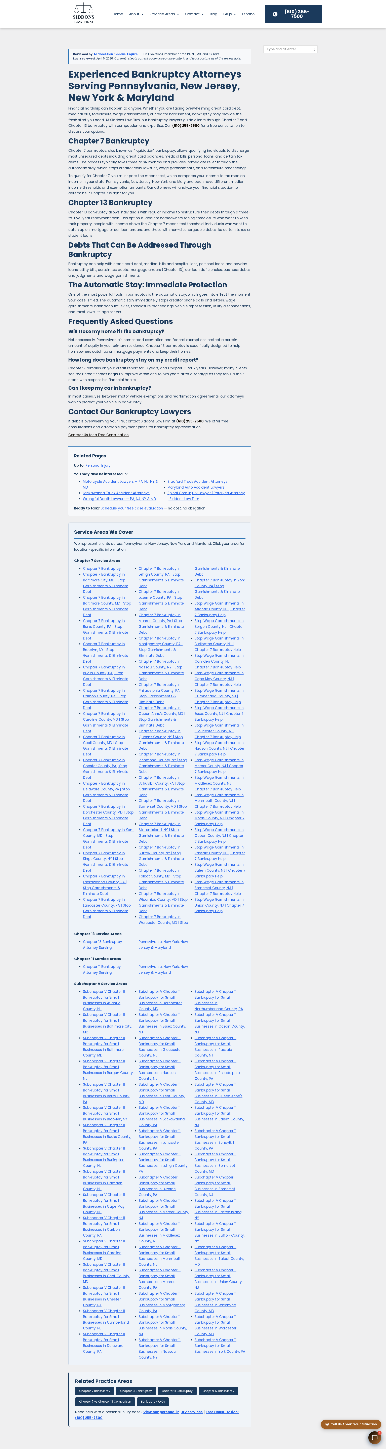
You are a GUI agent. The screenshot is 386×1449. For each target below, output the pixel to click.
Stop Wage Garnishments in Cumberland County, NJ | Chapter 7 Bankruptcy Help (219, 696)
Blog (213, 14)
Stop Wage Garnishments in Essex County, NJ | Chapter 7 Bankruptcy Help (219, 713)
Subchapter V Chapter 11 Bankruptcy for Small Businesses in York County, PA (220, 1345)
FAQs (227, 14)
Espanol (248, 14)
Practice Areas (162, 14)
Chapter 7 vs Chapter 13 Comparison (105, 1402)
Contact (192, 14)
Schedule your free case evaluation (132, 508)
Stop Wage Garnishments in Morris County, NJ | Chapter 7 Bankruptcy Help (219, 818)
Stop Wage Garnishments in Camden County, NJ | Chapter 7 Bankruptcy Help (219, 661)
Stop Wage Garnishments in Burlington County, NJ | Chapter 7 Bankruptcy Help (219, 644)
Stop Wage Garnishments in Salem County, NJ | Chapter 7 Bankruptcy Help (220, 870)
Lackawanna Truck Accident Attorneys (116, 493)
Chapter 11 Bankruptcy (177, 1391)
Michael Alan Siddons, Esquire (116, 54)
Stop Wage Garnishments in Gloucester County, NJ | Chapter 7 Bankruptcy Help (219, 731)
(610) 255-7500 (186, 125)
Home (118, 14)
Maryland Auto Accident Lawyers (195, 487)
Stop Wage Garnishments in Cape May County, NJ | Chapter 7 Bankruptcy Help (219, 679)
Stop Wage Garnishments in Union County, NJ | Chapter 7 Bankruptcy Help (219, 905)
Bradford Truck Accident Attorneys (197, 481)
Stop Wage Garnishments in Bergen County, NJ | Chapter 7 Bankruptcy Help (219, 626)
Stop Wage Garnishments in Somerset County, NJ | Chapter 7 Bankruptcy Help (219, 888)
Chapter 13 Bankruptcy (136, 1391)
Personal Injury (98, 465)
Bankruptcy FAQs (153, 1402)
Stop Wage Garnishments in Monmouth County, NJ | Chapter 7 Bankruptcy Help (219, 801)
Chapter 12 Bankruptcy (218, 1391)
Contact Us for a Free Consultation (98, 434)
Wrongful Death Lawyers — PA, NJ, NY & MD (119, 498)
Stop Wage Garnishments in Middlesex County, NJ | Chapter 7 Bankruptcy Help (219, 783)
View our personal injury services (173, 1412)
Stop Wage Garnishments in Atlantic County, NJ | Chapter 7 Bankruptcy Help (220, 609)
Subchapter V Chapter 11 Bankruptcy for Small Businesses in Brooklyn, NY (105, 1113)
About (134, 14)
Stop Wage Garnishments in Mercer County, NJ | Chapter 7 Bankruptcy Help (219, 766)
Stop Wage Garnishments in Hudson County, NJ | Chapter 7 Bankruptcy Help (219, 748)
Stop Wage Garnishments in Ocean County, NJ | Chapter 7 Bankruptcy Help (219, 835)
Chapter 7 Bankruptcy (102, 568)
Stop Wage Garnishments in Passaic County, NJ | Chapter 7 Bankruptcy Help (220, 853)
